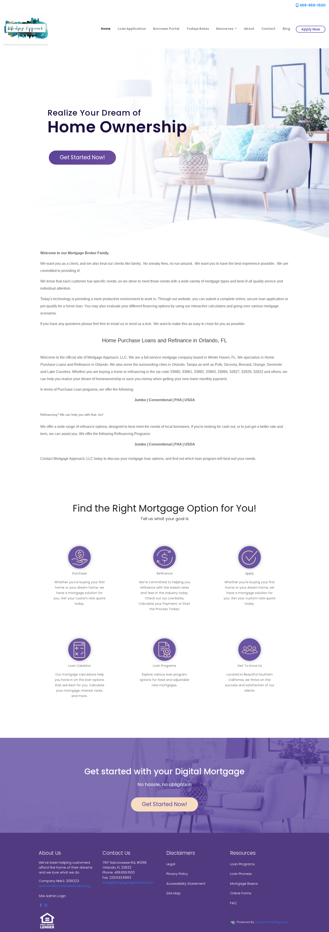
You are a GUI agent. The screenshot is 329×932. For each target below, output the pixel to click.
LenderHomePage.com (272, 922)
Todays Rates (197, 28)
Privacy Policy (177, 873)
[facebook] (41, 905)
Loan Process (241, 873)
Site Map (173, 893)
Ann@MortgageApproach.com (128, 882)
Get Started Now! (82, 157)
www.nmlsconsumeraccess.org (64, 885)
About (249, 28)
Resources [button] (225, 28)
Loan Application (132, 28)
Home (106, 28)
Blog (286, 28)
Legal (170, 864)
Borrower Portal (166, 28)
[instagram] (45, 905)
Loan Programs (242, 864)
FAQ (233, 903)
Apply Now (310, 29)
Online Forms (240, 893)
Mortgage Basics (244, 883)
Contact (268, 28)
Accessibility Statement (185, 883)
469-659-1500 (312, 5)
